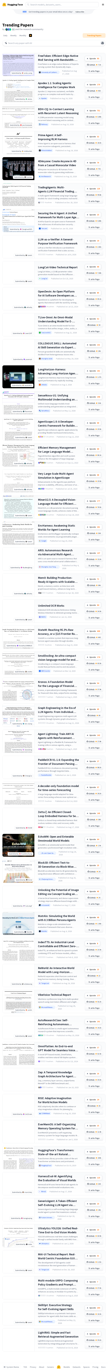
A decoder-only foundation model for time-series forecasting (58, 788)
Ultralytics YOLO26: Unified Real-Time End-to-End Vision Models (58, 1230)
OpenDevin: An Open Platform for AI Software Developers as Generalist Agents (56, 293)
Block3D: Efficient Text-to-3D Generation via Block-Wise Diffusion (55, 865)
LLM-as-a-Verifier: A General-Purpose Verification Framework (57, 241)
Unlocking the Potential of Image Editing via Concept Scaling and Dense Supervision (58, 892)
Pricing (95, 1367)
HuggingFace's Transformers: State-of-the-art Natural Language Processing (56, 1152)
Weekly (13, 35)
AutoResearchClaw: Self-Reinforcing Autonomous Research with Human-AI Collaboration (53, 1022)
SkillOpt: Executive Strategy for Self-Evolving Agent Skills (56, 1307)
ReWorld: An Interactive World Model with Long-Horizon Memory (56, 970)
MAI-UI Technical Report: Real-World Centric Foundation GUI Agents (56, 1256)
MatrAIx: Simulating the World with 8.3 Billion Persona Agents (57, 918)
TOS (25, 1367)
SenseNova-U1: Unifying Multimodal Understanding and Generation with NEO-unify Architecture (57, 397)
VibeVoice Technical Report (54, 994)
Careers (50, 1367)
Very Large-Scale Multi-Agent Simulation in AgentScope (56, 475)
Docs (103, 1367)
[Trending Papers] (30, 35)
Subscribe (79, 11)
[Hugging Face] (59, 1367)
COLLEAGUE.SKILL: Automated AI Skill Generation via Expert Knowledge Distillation (57, 345)
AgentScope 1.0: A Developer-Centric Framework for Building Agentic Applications (57, 424)
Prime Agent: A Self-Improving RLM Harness (52, 137)
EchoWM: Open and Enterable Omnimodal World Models (56, 838)
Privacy (33, 1367)
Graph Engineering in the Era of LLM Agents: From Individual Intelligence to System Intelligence (57, 710)
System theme (12, 1367)
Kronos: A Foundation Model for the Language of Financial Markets (56, 684)
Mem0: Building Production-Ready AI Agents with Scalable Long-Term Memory (56, 580)
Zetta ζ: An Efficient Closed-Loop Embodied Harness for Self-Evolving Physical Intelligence (58, 814)
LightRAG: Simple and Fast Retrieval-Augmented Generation (58, 1334)
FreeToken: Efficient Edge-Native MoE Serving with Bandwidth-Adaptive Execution (58, 58)
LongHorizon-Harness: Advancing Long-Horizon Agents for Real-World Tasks (58, 371)
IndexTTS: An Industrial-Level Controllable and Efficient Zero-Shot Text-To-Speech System (57, 944)
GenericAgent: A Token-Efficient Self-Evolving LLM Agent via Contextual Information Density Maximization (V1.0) (57, 1203)
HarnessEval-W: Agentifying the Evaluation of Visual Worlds (57, 1178)
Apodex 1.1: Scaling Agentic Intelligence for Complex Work (56, 85)
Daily (5, 35)
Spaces (86, 1367)
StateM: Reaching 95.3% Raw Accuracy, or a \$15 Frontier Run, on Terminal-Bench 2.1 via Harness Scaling (57, 632)
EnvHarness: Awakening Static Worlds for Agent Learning (56, 527)
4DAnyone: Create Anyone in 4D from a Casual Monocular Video (57, 163)
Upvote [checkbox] (94, 58)
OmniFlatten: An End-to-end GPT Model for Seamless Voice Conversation (56, 1048)
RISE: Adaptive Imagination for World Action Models (54, 1100)
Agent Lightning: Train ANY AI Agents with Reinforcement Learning (56, 736)
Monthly (22, 35)
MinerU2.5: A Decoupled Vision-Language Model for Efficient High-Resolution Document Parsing (57, 502)
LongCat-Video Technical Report (57, 267)
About (41, 1367)
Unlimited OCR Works (51, 605)
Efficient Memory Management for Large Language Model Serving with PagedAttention (57, 450)
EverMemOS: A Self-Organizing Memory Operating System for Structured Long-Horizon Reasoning (57, 1126)
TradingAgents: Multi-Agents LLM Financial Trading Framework (56, 189)
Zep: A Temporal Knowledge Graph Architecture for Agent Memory (55, 1074)
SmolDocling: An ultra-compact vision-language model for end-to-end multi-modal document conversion (57, 658)
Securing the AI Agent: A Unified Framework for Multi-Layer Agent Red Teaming (58, 215)
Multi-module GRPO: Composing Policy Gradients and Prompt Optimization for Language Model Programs (58, 1282)
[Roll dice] (102, 43)
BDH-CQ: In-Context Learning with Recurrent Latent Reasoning (58, 111)
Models (67, 1367)
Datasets (76, 1367)
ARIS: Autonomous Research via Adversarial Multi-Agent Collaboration (55, 552)
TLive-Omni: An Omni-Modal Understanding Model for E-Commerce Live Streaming (55, 319)
